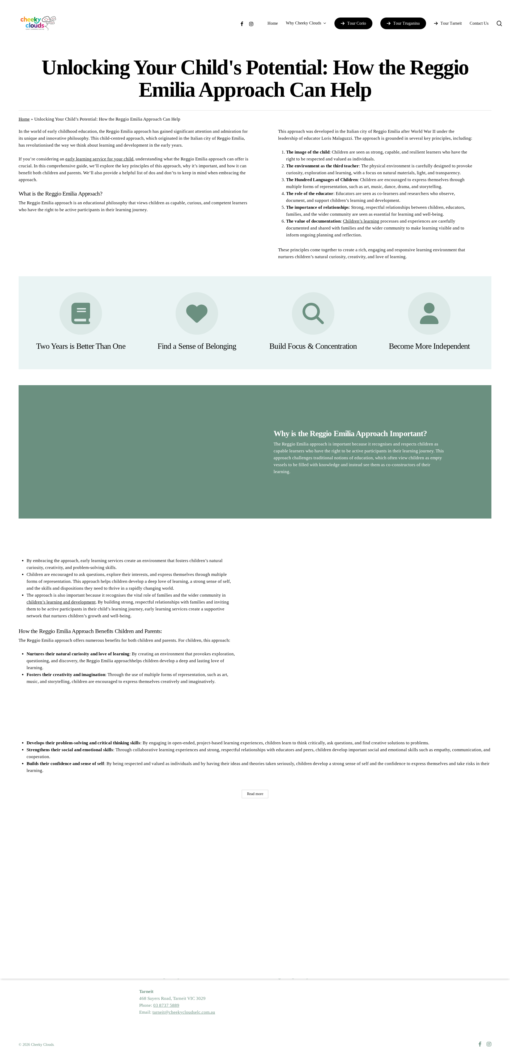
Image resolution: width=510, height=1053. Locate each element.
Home (24, 119)
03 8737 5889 (166, 1005)
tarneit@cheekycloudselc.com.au (183, 1012)
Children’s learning (361, 221)
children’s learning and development (61, 602)
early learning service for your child (99, 159)
